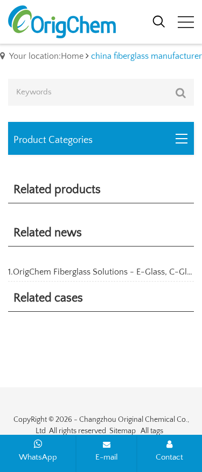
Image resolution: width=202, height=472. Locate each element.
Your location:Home (46, 56)
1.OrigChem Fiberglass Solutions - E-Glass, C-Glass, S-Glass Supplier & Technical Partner (101, 272)
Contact (169, 457)
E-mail (106, 457)
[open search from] (159, 20)
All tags (152, 431)
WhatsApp (38, 457)
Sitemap (122, 431)
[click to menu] (186, 22)
